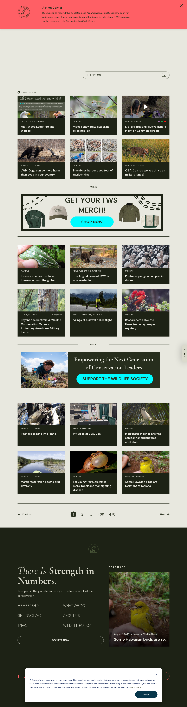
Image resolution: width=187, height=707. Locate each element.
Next (162, 514)
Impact (23, 625)
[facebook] (18, 676)
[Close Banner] (181, 5)
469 (101, 514)
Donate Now (60, 640)
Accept (146, 694)
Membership (28, 605)
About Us (71, 615)
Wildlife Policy (77, 625)
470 (112, 514)
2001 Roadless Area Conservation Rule (91, 12)
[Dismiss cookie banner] (156, 674)
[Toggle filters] (164, 75)
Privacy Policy (134, 687)
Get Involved (29, 615)
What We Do (74, 605)
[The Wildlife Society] (93, 548)
